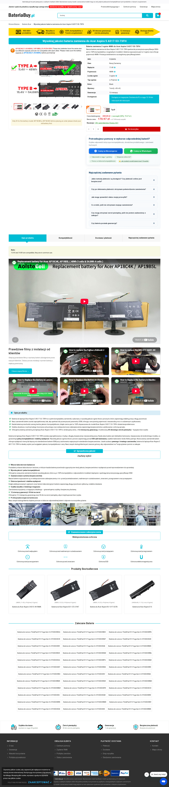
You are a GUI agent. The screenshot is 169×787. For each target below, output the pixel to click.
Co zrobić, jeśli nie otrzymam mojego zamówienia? (112, 205)
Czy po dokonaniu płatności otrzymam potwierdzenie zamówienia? (118, 189)
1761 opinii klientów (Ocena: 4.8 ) (106, 123)
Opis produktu (27, 238)
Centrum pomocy (129, 7)
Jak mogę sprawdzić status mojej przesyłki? (109, 197)
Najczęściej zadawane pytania (141, 238)
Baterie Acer (26, 24)
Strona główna (14, 24)
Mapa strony (155, 7)
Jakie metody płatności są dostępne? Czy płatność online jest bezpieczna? (116, 180)
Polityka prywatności (17, 757)
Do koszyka (133, 129)
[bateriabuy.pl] (21, 15)
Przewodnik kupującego (109, 7)
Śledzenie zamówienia (111, 757)
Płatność (106, 746)
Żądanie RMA (61, 750)
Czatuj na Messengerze (107, 151)
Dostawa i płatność (103, 238)
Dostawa (106, 750)
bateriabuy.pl (59, 779)
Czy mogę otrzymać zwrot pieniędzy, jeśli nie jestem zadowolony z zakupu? (118, 214)
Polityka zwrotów (63, 753)
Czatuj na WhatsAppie (142, 151)
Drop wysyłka (108, 753)
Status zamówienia (64, 757)
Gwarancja (144, 7)
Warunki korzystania (17, 753)
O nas (11, 746)
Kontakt (155, 746)
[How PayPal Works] (120, 773)
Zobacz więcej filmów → (20, 371)
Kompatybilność (65, 238)
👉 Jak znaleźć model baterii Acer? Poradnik (134, 161)
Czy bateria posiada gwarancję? (104, 223)
